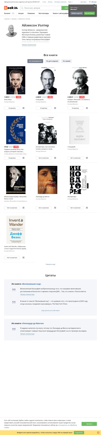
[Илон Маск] (16, 80)
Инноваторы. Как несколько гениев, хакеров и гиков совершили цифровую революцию (45, 148)
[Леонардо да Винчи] (47, 180)
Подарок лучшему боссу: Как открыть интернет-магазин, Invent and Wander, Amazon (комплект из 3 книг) (13, 150)
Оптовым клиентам (60, 2)
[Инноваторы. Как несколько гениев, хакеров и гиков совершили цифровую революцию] (47, 130)
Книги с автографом (61, 13)
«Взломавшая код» (31, 284)
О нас (44, 2)
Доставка (83, 2)
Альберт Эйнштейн (10, 201)
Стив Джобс (40, 99)
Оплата (50, 2)
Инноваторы (72, 197)
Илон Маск (8, 99)
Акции (21, 13)
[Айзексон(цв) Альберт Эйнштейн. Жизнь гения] (16, 180)
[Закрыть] (98, 432)
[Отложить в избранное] (23, 108)
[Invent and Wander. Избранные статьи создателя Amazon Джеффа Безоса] (16, 230)
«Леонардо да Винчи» (32, 323)
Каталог (7, 13)
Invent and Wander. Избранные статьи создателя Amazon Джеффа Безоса (16, 247)
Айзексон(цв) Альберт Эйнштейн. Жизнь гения (15, 198)
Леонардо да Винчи (42, 197)
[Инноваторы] (79, 180)
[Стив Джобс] (47, 80)
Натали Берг (19, 154)
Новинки (31, 13)
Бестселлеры (44, 13)
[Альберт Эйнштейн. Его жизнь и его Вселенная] (79, 80)
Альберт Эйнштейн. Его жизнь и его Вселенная (79, 101)
